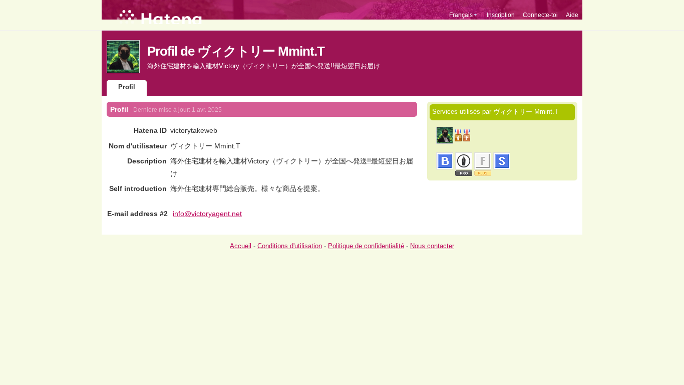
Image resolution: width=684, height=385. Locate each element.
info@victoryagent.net (207, 214)
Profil (126, 87)
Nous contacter (432, 246)
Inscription (501, 15)
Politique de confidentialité (366, 246)
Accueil (240, 246)
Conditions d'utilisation (289, 246)
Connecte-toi (540, 15)
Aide (572, 15)
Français (461, 15)
